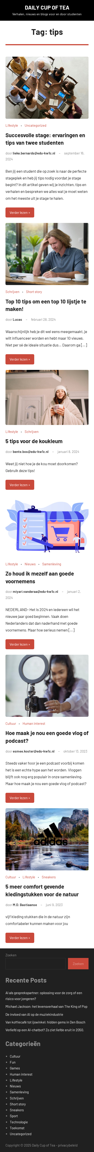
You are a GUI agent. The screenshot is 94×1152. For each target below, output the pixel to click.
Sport (14, 1116)
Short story (34, 292)
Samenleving (51, 564)
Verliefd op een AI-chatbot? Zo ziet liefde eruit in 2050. (44, 1030)
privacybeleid (68, 1145)
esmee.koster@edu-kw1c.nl (34, 751)
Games (15, 1068)
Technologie (19, 1122)
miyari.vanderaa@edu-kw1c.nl (35, 591)
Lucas (17, 319)
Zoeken (10, 955)
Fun (13, 1062)
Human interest (34, 723)
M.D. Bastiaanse (25, 905)
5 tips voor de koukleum (34, 441)
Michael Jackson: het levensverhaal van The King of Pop (46, 1006)
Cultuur (10, 723)
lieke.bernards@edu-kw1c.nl (34, 153)
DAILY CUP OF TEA (47, 7)
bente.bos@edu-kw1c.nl (31, 452)
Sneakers (49, 877)
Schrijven (12, 292)
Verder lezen (19, 212)
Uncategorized (35, 125)
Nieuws (30, 564)
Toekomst (17, 1128)
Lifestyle (11, 125)
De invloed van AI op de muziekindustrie (34, 1014)
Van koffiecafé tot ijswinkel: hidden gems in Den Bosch (45, 1022)
